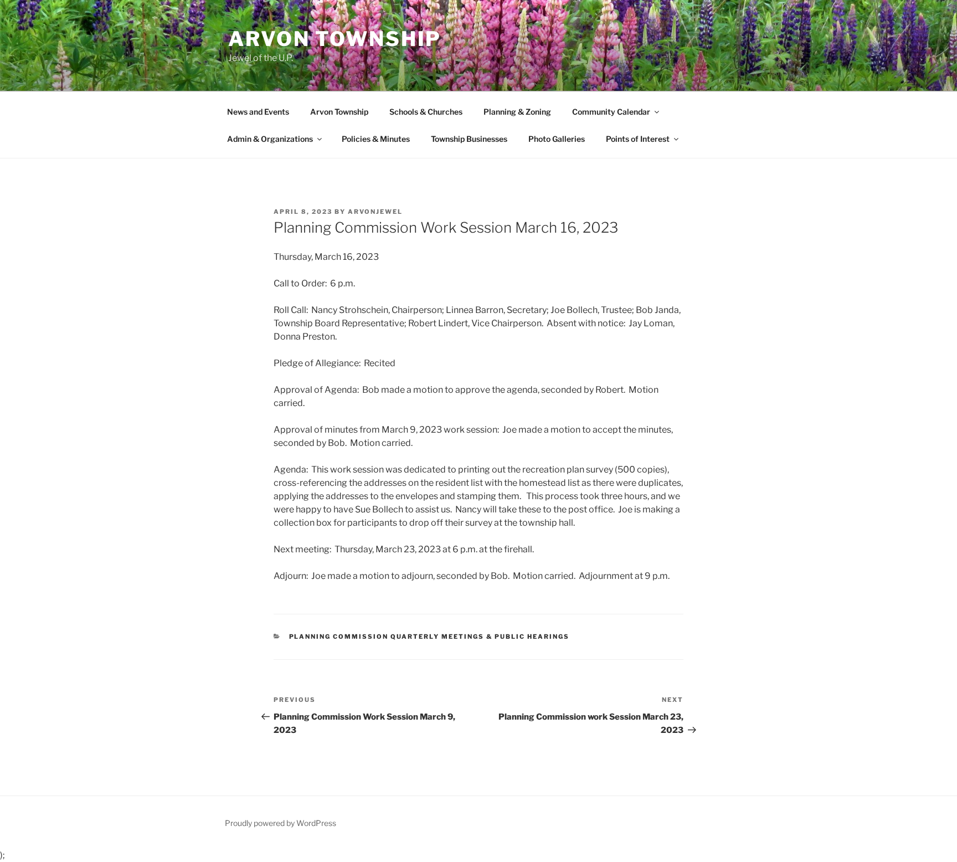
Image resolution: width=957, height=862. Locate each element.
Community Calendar (611, 111)
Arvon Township (334, 39)
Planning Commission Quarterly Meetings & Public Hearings (429, 636)
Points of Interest (638, 138)
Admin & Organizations (270, 138)
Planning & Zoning (517, 111)
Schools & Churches (425, 111)
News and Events (258, 111)
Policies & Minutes (376, 138)
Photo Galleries (556, 138)
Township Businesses (469, 138)
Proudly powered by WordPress (280, 823)
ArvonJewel (375, 212)
